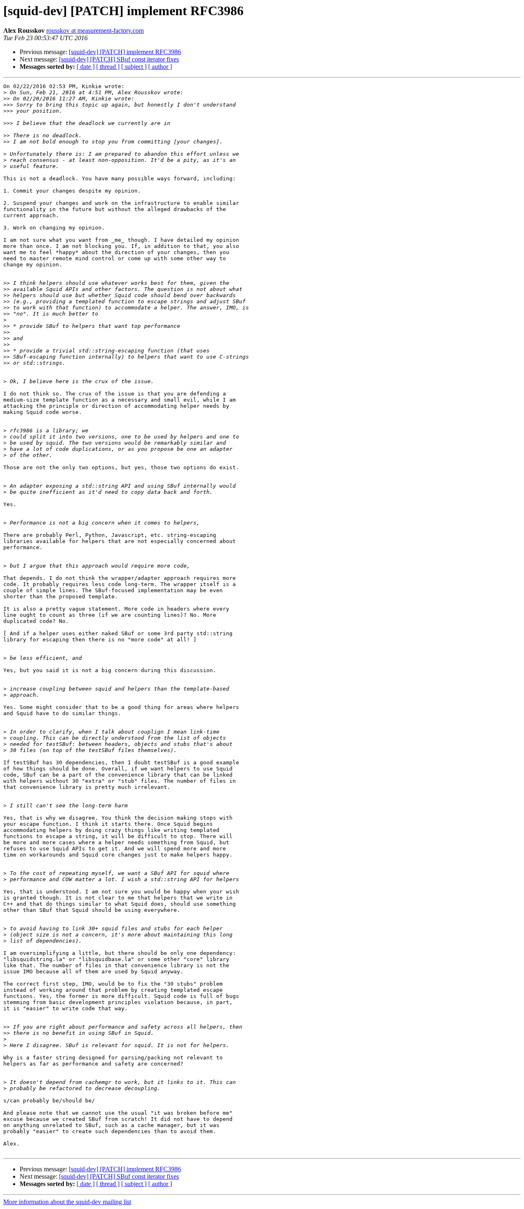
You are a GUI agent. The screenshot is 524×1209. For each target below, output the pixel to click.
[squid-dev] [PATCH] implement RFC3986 (125, 51)
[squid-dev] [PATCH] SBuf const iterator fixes (119, 59)
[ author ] (160, 66)
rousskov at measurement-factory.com (95, 30)
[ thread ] (108, 66)
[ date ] (86, 66)
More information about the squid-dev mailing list (67, 1201)
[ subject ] (134, 66)
